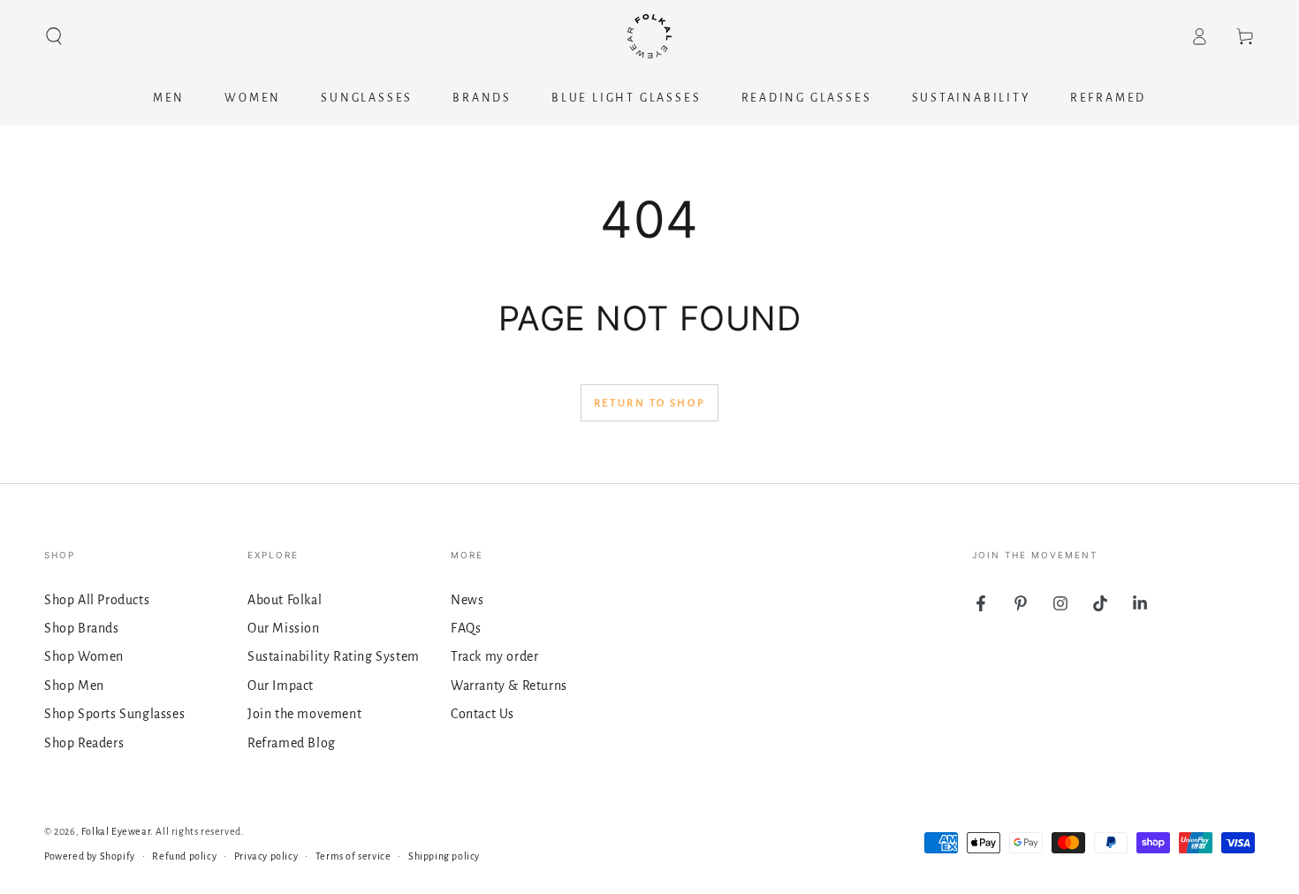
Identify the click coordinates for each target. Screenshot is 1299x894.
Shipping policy (444, 856)
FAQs (466, 628)
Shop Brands (81, 628)
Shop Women (84, 656)
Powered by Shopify (89, 856)
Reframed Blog (291, 743)
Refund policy (184, 856)
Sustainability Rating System (333, 656)
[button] (54, 36)
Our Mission (283, 628)
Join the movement (304, 714)
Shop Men (74, 685)
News (467, 600)
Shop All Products (96, 600)
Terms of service (353, 856)
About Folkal (284, 600)
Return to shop (649, 403)
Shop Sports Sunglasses (114, 714)
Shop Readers (84, 743)
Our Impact (280, 685)
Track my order (494, 656)
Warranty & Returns (509, 685)
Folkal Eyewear (115, 831)
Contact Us (482, 714)
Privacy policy (266, 856)
